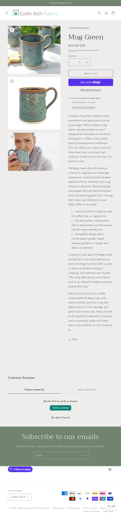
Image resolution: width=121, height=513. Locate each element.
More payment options (91, 90)
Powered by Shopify (41, 508)
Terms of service (90, 508)
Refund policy (58, 508)
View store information (83, 107)
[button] (6, 13)
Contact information (91, 511)
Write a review (60, 407)
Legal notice (108, 511)
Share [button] (75, 339)
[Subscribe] (85, 455)
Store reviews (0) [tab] (86, 389)
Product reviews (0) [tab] (34, 389)
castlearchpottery (24, 508)
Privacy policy (74, 508)
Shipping (72, 50)
